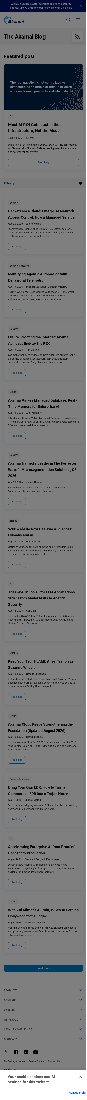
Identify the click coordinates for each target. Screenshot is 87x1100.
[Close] (80, 1076)
